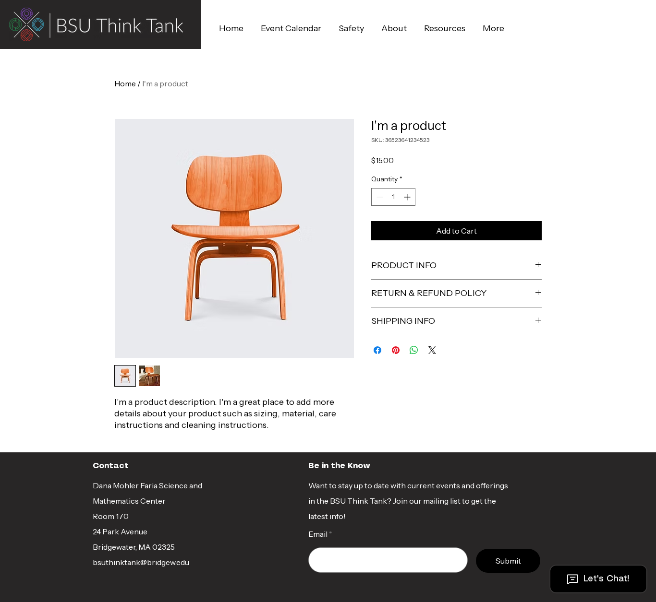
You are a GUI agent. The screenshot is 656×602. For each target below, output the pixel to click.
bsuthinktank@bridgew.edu (141, 562)
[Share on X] (432, 350)
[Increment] (408, 197)
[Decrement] (379, 197)
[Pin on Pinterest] (395, 350)
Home (125, 83)
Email (318, 534)
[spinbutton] (393, 197)
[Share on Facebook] (377, 350)
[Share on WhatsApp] (414, 350)
